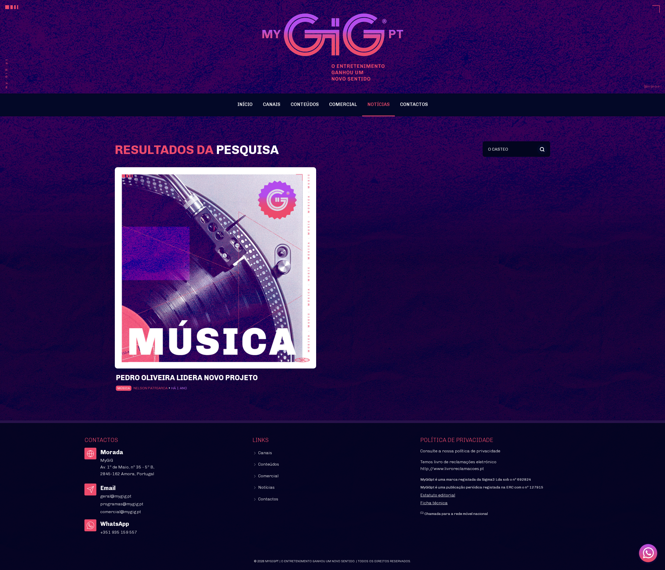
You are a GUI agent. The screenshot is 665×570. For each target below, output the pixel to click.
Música (123, 388)
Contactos (414, 104)
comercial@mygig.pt (120, 511)
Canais (271, 104)
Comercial (343, 104)
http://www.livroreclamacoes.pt (452, 468)
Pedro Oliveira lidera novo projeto (187, 377)
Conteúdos (305, 104)
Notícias (378, 104)
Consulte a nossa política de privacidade (460, 450)
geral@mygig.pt (115, 496)
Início (244, 104)
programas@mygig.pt (121, 503)
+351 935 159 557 (118, 532)
